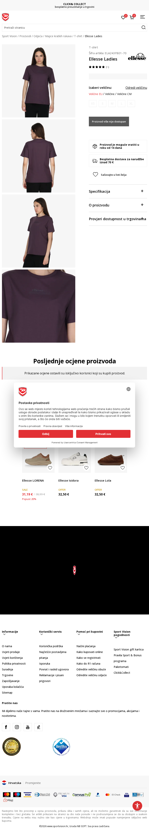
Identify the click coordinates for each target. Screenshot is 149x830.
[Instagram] (17, 727)
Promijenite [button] (33, 783)
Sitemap (7, 692)
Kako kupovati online (89, 652)
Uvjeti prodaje (11, 652)
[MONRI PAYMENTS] (8, 799)
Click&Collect (122, 672)
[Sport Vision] (5, 17)
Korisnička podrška (51, 646)
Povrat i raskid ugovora (54, 669)
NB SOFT (82, 826)
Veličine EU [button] (95, 94)
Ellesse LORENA (33, 480)
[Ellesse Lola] (111, 457)
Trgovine (7, 675)
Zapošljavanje (11, 681)
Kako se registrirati (88, 658)
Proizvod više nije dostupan (109, 121)
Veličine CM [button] (124, 94)
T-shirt (78, 36)
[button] (74, 28)
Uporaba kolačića (13, 687)
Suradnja (7, 669)
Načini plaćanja (85, 646)
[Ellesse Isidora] (74, 457)
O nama (7, 646)
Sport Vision (9, 36)
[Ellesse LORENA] (38, 457)
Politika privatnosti (14, 663)
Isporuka (44, 663)
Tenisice (27, 476)
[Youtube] (28, 727)
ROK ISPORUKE (74, 4)
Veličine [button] (109, 94)
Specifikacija (99, 191)
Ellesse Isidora (68, 480)
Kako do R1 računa (88, 663)
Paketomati (121, 667)
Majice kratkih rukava (58, 36)
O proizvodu (99, 205)
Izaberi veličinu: (100, 87)
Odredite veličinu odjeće (91, 675)
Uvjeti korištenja (12, 658)
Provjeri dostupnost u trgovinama (117, 218)
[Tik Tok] (38, 727)
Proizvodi (25, 36)
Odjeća (38, 36)
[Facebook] (6, 727)
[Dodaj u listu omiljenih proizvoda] (50, 467)
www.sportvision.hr (57, 826)
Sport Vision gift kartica (129, 649)
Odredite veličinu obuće (91, 669)
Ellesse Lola (103, 480)
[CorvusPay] (81, 794)
